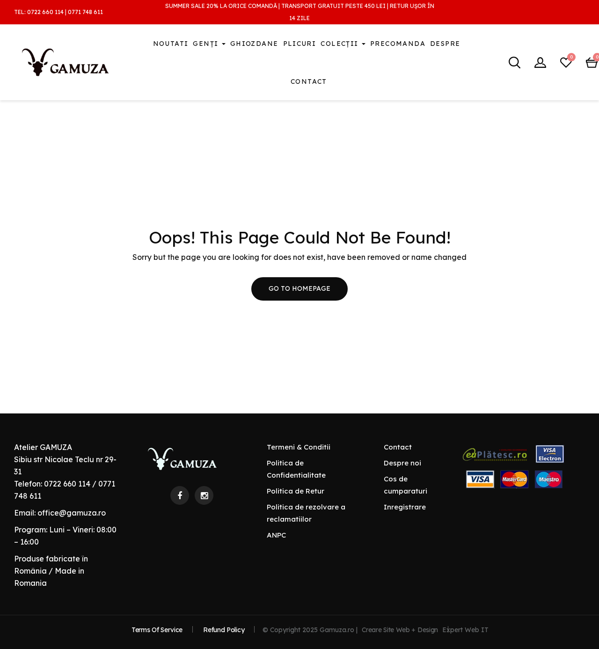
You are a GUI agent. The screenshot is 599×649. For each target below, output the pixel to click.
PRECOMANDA (397, 43)
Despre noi (402, 462)
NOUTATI (171, 43)
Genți (206, 43)
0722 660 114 (45, 11)
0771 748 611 (85, 11)
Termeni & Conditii (298, 446)
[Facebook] (179, 495)
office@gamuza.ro (71, 512)
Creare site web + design (400, 630)
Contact (309, 81)
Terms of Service (157, 630)
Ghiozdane (254, 43)
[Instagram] (204, 495)
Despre (445, 43)
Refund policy (223, 630)
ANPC (276, 535)
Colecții (341, 43)
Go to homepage (299, 288)
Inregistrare (405, 506)
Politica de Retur (295, 491)
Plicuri (299, 43)
